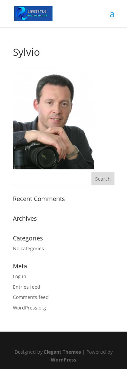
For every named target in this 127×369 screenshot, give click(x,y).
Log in (19, 276)
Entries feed (26, 287)
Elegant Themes (62, 352)
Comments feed (31, 297)
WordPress (63, 359)
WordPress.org (29, 307)
